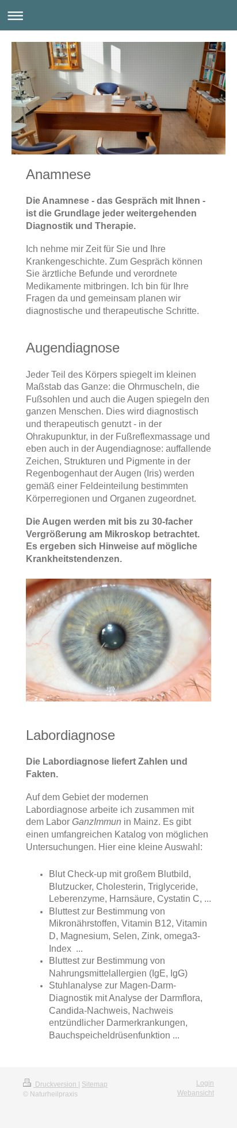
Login (205, 1083)
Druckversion (55, 1084)
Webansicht (195, 1093)
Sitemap (95, 1084)
